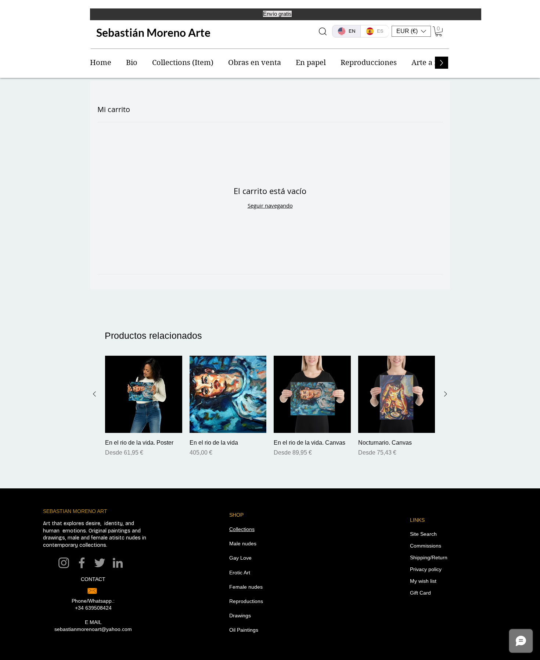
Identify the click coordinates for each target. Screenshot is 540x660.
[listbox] (411, 31)
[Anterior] (94, 394)
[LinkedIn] (118, 563)
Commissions (425, 546)
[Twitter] (100, 563)
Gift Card (420, 593)
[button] (411, 31)
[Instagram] (64, 563)
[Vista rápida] (143, 394)
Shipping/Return (428, 557)
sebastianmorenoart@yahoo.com (93, 629)
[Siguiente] (445, 394)
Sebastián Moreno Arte (153, 32)
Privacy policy (426, 569)
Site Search (423, 534)
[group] (270, 406)
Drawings (240, 615)
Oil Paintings (243, 630)
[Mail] (92, 591)
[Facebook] (82, 563)
